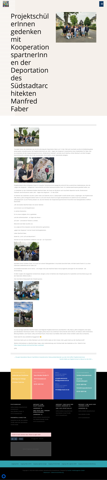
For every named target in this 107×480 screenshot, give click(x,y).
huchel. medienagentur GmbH (76, 470)
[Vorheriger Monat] (12, 438)
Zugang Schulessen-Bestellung (87, 464)
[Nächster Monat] (15, 438)
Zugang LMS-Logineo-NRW (69, 464)
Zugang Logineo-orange (40, 464)
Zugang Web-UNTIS (26, 464)
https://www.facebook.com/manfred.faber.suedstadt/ (29, 345)
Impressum (46, 472)
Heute (21, 439)
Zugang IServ (15, 464)
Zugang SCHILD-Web (54, 464)
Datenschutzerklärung (57, 472)
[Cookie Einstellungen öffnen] (4, 478)
